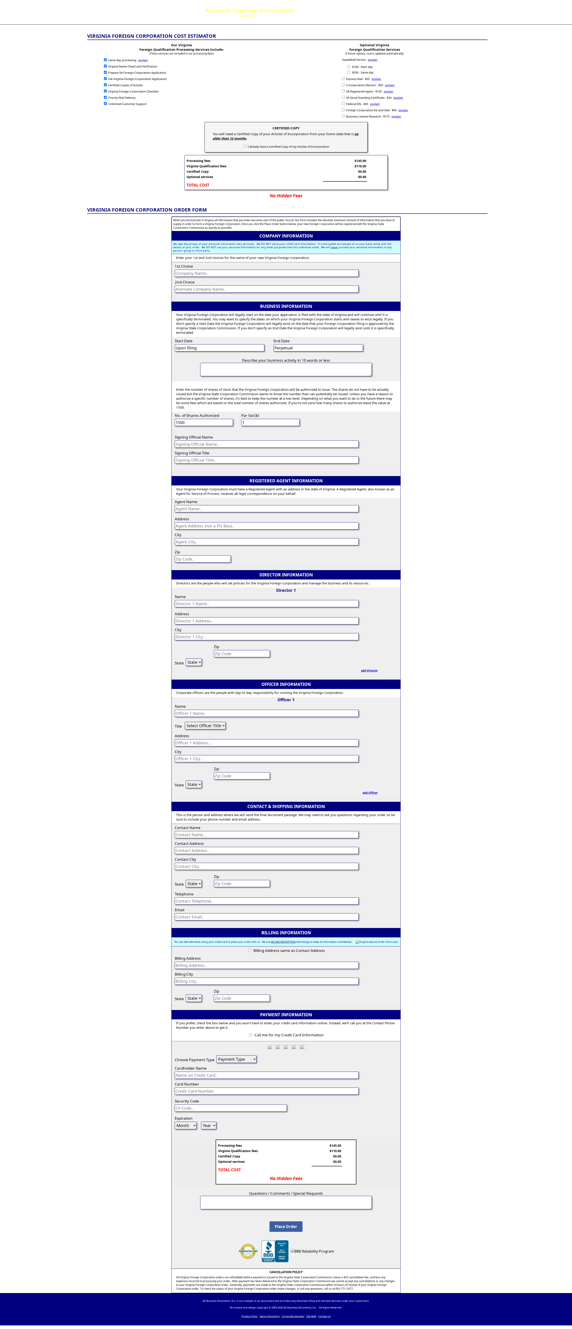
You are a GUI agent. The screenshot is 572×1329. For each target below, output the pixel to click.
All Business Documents (132, 11)
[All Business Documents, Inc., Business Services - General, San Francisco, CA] (275, 1260)
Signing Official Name (194, 437)
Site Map (311, 1316)
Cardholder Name (191, 1068)
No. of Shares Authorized (197, 415)
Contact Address (189, 843)
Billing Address (188, 958)
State (179, 663)
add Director (369, 670)
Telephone (184, 893)
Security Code (187, 1101)
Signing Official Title (192, 453)
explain (143, 60)
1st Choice (184, 266)
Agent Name (186, 501)
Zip (177, 551)
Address (182, 518)
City (178, 534)
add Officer (370, 793)
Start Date (184, 340)
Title (178, 726)
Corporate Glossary (293, 1316)
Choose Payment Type (194, 1059)
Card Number (187, 1084)
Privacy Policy (250, 1316)
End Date (281, 340)
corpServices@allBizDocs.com (320, 15)
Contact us (324, 1316)
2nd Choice (185, 282)
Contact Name (187, 827)
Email (179, 909)
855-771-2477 (320, 8)
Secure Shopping (270, 1316)
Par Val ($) (250, 415)
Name (180, 596)
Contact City (185, 859)
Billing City (184, 974)
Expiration (184, 1118)
